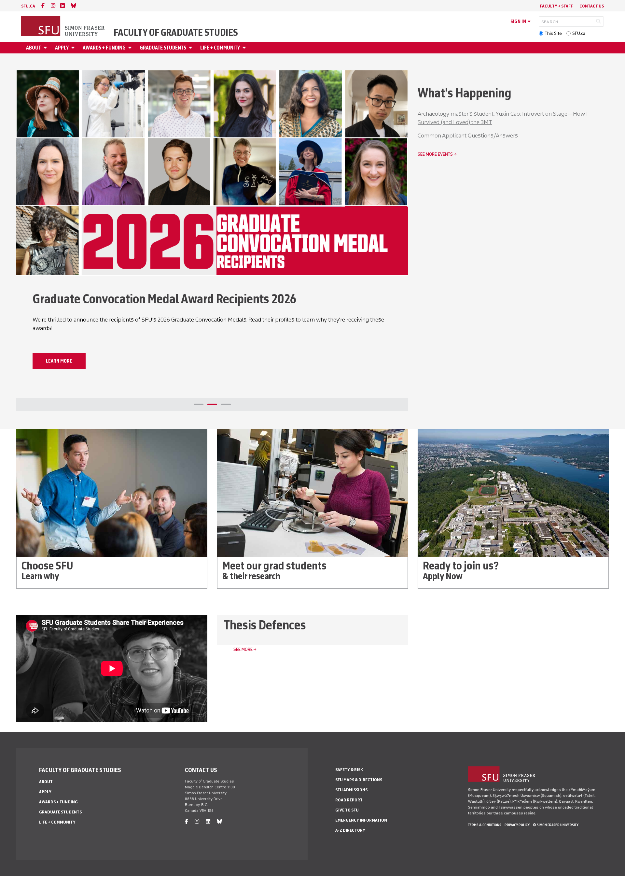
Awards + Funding (104, 48)
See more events (435, 154)
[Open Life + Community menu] (245, 47)
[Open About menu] (46, 47)
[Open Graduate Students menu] (191, 47)
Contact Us (591, 6)
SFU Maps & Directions (358, 780)
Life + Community (220, 48)
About (33, 48)
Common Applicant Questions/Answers (468, 135)
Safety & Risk (349, 769)
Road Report (349, 800)
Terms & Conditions (484, 825)
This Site (553, 33)
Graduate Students (163, 48)
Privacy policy (517, 825)
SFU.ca (578, 33)
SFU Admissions (351, 790)
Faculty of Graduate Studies (176, 32)
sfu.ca (28, 6)
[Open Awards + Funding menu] (131, 47)
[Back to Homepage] (63, 26)
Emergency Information (361, 820)
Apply (62, 48)
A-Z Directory (350, 830)
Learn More (59, 361)
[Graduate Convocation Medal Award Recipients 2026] (212, 173)
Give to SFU (347, 810)
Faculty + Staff (556, 6)
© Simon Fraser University (555, 825)
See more (243, 649)
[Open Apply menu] (74, 47)
